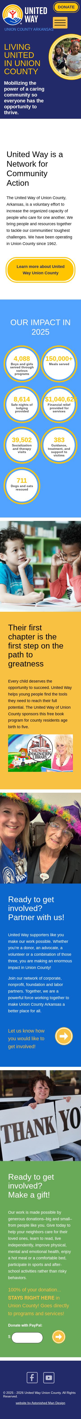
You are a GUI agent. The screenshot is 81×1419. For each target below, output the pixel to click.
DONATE (66, 7)
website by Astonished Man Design (40, 1403)
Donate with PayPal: (25, 1325)
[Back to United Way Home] (40, 14)
